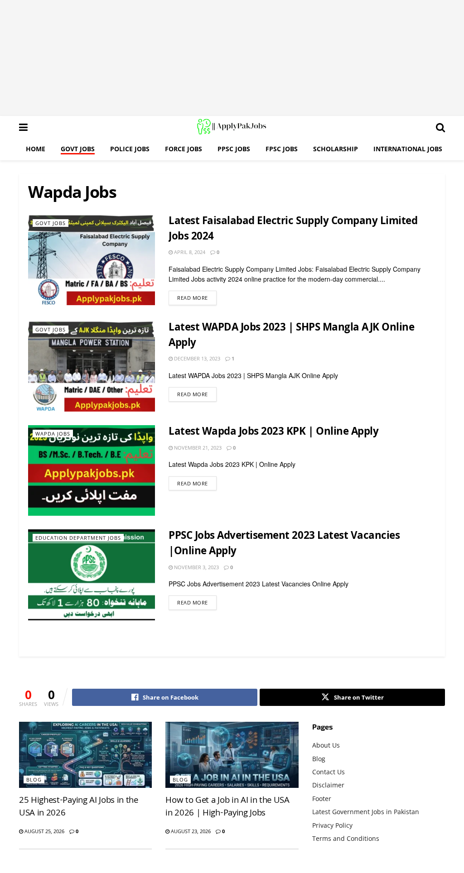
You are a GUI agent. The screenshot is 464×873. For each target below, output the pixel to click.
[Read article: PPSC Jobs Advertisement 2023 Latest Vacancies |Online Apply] (91, 574)
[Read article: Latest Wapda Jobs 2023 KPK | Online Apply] (91, 470)
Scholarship (335, 148)
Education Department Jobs (78, 537)
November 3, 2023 (196, 567)
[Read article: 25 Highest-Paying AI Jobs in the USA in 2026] (85, 755)
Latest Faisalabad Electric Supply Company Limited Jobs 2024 (293, 229)
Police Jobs (130, 148)
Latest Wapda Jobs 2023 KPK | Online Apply (273, 432)
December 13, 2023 (196, 358)
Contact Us (328, 771)
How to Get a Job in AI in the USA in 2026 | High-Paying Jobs (227, 807)
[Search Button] (440, 127)
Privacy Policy (332, 825)
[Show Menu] (23, 127)
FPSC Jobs (282, 148)
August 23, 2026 (190, 831)
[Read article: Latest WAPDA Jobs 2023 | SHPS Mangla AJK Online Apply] (91, 366)
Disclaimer (328, 785)
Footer (321, 798)
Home (35, 148)
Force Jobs (183, 148)
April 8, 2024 (189, 252)
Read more (197, 297)
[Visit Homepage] (232, 127)
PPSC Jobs (234, 148)
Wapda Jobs (52, 433)
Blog (34, 779)
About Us (326, 745)
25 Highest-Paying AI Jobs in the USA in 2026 (78, 807)
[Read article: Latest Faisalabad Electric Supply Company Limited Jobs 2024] (91, 260)
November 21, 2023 (197, 447)
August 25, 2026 (43, 831)
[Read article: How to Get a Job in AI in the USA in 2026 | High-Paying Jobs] (231, 755)
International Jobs (407, 148)
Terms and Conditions (345, 838)
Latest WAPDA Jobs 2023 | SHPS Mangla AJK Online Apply (291, 336)
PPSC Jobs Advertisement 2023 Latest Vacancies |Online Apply (284, 544)
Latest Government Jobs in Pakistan (365, 811)
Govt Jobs (78, 148)
